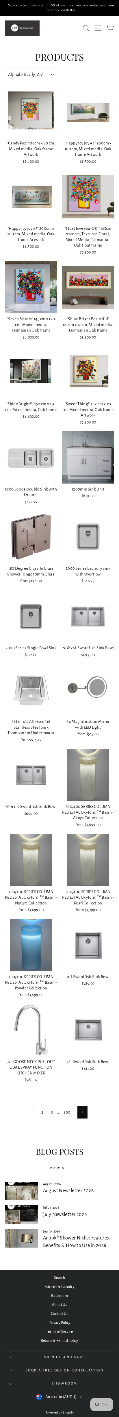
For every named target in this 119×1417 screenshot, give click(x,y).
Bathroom (59, 1296)
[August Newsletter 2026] (21, 1191)
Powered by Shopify (59, 1412)
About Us (59, 1305)
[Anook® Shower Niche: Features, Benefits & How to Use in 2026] (21, 1238)
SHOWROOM (64, 1383)
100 (67, 1112)
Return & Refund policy (59, 1341)
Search (59, 1278)
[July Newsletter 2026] (21, 1214)
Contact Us (59, 1314)
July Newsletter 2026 (65, 1214)
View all (59, 1168)
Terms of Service (59, 1332)
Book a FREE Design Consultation (64, 1370)
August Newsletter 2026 (68, 1190)
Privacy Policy (59, 1323)
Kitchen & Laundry (59, 1287)
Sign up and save (64, 1357)
